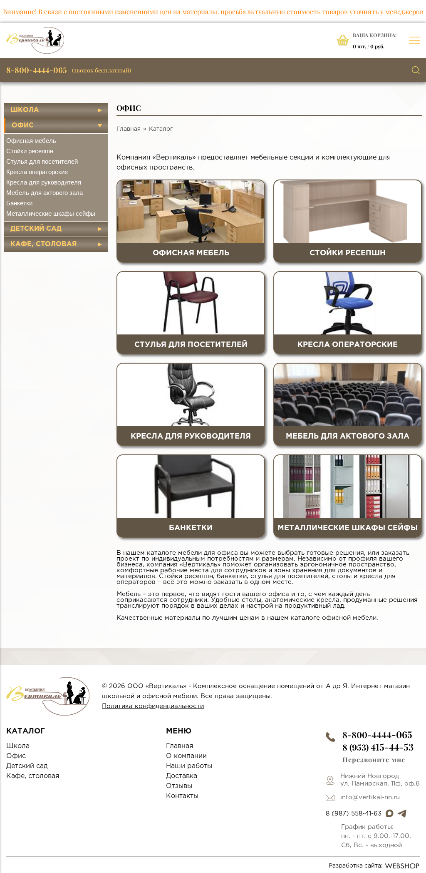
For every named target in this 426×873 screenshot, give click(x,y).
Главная (128, 129)
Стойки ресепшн (29, 151)
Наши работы (189, 766)
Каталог (161, 129)
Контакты (182, 796)
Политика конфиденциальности (153, 706)
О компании (186, 756)
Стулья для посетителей (42, 161)
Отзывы (179, 786)
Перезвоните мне (373, 759)
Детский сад (36, 229)
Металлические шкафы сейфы (50, 213)
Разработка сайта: (356, 865)
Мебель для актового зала (44, 192)
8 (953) (378, 747)
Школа (24, 110)
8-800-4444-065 (36, 70)
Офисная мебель (31, 140)
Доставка (181, 776)
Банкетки (19, 203)
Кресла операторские (37, 171)
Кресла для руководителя (43, 182)
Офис (23, 125)
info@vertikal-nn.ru (370, 797)
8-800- (377, 734)
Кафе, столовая (43, 244)
